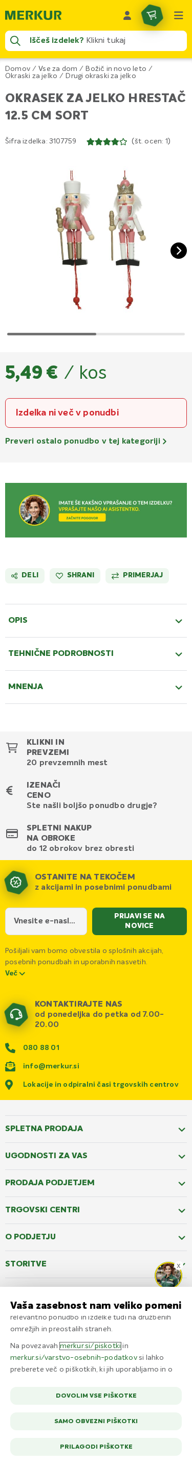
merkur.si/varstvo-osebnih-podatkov (73, 1357)
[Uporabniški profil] (127, 15)
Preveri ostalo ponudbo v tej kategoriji (83, 441)
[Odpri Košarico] (152, 15)
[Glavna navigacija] (178, 15)
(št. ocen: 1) (151, 141)
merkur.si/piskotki (90, 1346)
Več (12, 973)
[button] (96, 242)
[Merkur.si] (33, 15)
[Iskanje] (15, 41)
